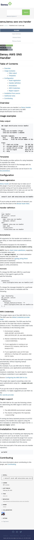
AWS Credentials (14, 88)
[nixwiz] (3, 514)
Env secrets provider (7, 395)
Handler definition (15, 83)
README (16, 30)
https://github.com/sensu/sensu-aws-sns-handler (16, 501)
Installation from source (12, 93)
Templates (12, 75)
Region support (14, 91)
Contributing (8, 98)
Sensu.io (5, 535)
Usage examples (9, 71)
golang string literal (21, 258)
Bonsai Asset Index (23, 203)
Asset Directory (14, 535)
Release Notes (17, 37)
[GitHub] (13, 532)
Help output (13, 73)
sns (6, 495)
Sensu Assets (4, 184)
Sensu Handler (26, 107)
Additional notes (9, 96)
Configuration (8, 78)
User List (22, 535)
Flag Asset (6, 521)
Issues (29, 535)
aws (4, 495)
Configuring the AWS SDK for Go (16, 377)
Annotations (13, 85)
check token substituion (17, 250)
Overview (7, 68)
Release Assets (16, 41)
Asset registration (15, 80)
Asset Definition (16, 34)
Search (26, 12)
